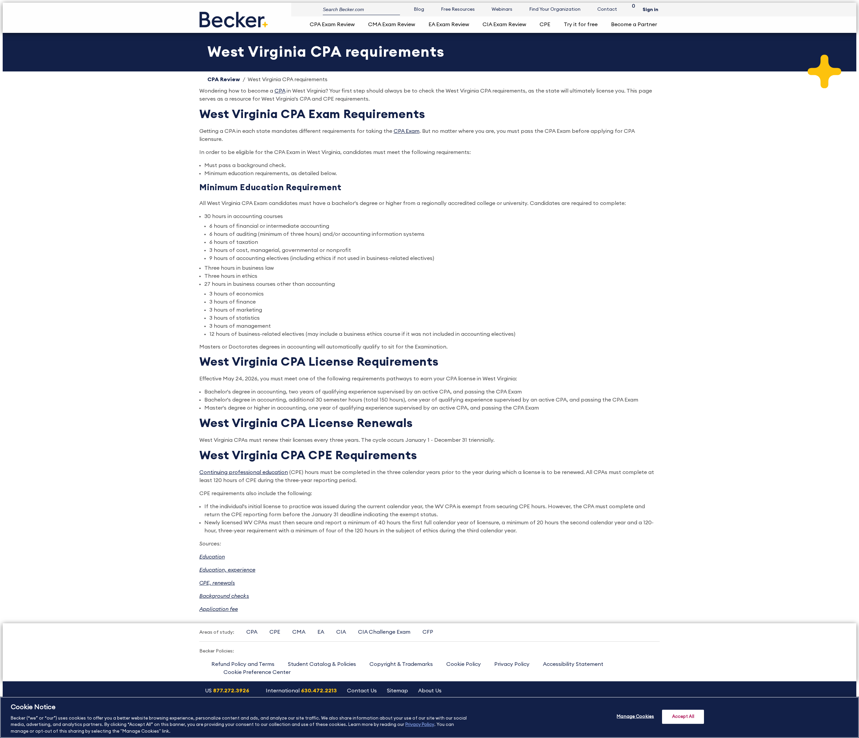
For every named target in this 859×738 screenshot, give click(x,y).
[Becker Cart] (631, 9)
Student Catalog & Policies (322, 664)
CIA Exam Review (504, 24)
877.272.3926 (231, 690)
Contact (607, 9)
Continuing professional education (243, 472)
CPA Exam (406, 131)
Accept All (683, 717)
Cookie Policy (463, 664)
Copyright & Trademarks (401, 664)
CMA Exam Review (391, 24)
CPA (279, 91)
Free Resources (458, 9)
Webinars (502, 9)
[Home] (233, 17)
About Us (430, 690)
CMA (298, 632)
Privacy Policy (511, 664)
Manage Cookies (635, 717)
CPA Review (223, 79)
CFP (427, 632)
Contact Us (362, 690)
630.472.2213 (319, 690)
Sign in (650, 9)
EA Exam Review (448, 24)
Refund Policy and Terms (242, 664)
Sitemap (397, 690)
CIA (341, 632)
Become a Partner (634, 24)
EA (320, 632)
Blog (419, 9)
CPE (545, 24)
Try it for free (581, 24)
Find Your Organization (554, 9)
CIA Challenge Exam (384, 632)
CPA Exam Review (332, 24)
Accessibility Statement (573, 664)
